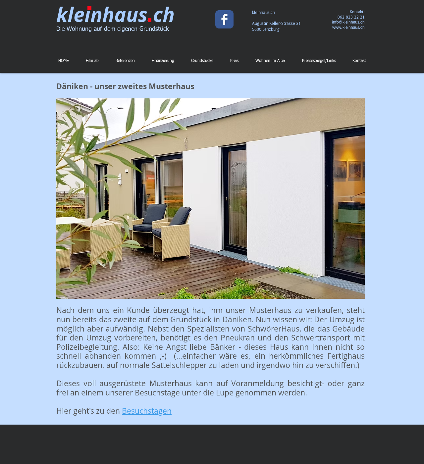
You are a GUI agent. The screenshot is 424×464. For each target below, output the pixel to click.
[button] (258, 198)
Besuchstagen (147, 411)
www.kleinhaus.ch (348, 28)
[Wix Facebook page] (224, 19)
